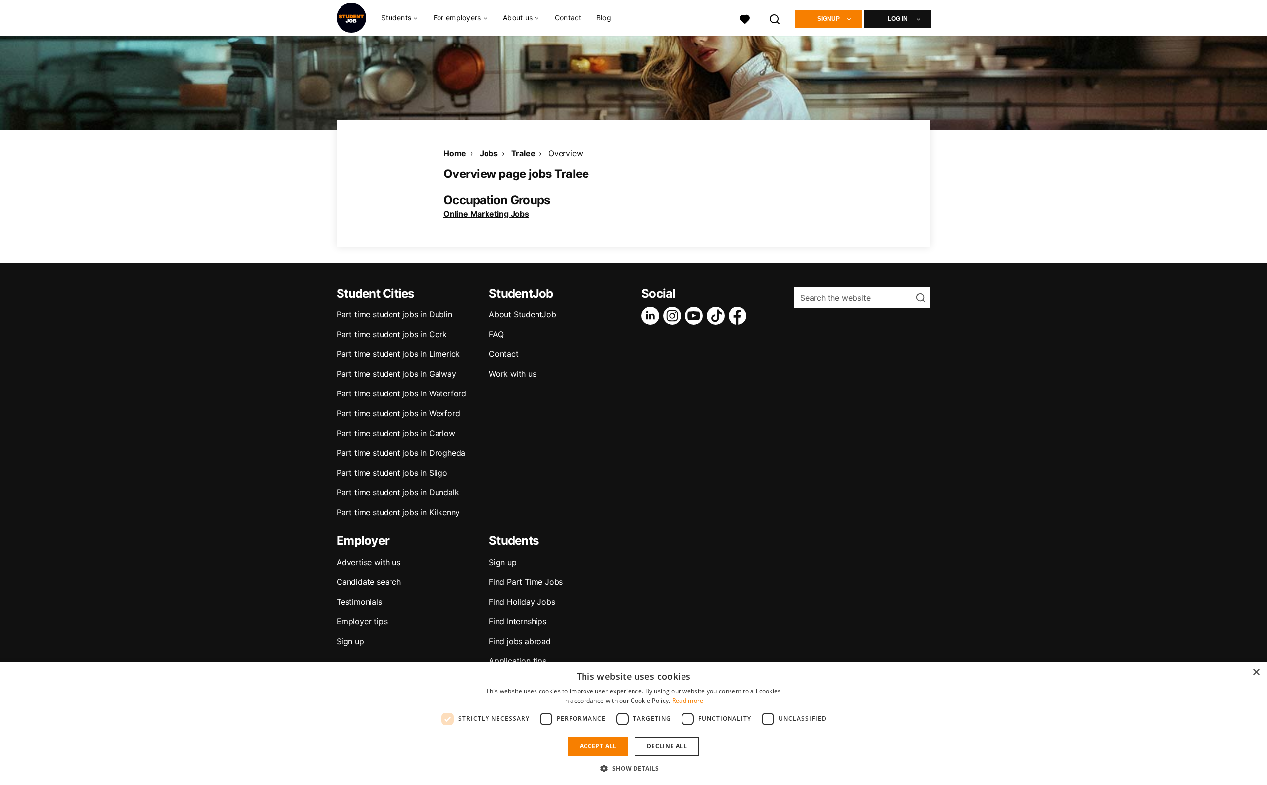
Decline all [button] (667, 746)
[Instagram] (674, 316)
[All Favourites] (745, 18)
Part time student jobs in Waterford (401, 393)
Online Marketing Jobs (486, 213)
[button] (633, 768)
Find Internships (517, 621)
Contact (568, 17)
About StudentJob (522, 314)
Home (454, 153)
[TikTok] (718, 316)
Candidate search (369, 582)
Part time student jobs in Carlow (396, 433)
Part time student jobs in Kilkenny (398, 512)
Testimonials (359, 602)
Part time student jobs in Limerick (398, 354)
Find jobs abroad (520, 641)
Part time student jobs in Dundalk (398, 492)
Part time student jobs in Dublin (394, 314)
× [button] (1256, 672)
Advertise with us (368, 562)
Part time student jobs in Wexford (398, 413)
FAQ (496, 334)
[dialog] (633, 723)
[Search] (775, 18)
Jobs (489, 153)
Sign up (350, 641)
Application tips (517, 661)
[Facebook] (739, 316)
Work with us (512, 374)
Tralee (523, 153)
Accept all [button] (598, 746)
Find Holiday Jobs (522, 602)
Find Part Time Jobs (526, 582)
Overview (565, 153)
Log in (898, 18)
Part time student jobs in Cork (392, 334)
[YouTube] (696, 316)
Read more (688, 701)
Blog (603, 17)
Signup (828, 18)
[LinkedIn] (652, 316)
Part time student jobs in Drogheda (401, 453)
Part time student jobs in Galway (396, 374)
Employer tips (362, 621)
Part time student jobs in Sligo (392, 473)
